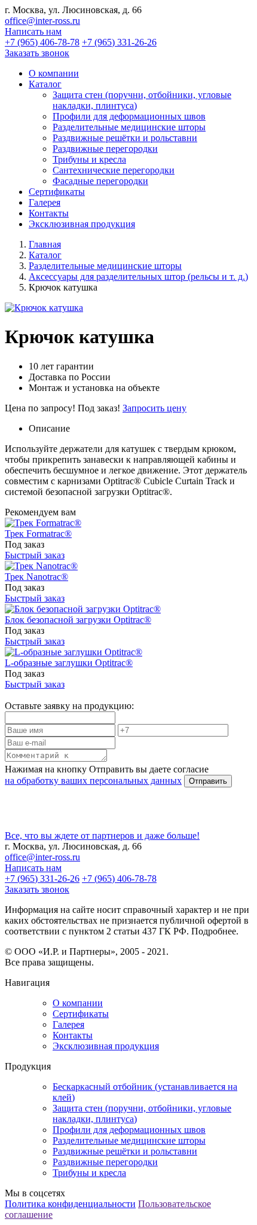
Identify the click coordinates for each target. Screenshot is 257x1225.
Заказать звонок (37, 53)
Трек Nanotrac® (36, 577)
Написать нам (33, 31)
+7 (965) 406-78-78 (42, 42)
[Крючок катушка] (44, 308)
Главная (45, 244)
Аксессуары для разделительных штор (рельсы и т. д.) (138, 276)
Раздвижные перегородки (105, 148)
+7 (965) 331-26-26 (119, 42)
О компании (78, 1003)
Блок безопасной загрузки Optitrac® (78, 620)
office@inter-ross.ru (42, 21)
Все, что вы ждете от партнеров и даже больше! (102, 835)
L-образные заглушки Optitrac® (69, 663)
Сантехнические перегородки (114, 170)
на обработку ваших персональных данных (93, 780)
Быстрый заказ (35, 555)
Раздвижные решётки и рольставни (125, 138)
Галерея (68, 1024)
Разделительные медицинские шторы (129, 127)
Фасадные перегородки (100, 181)
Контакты (73, 1035)
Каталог (45, 255)
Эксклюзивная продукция (106, 1046)
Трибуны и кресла (89, 159)
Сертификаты (81, 1014)
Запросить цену (154, 408)
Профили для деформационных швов (129, 116)
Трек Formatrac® (38, 534)
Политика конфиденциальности (70, 1204)
